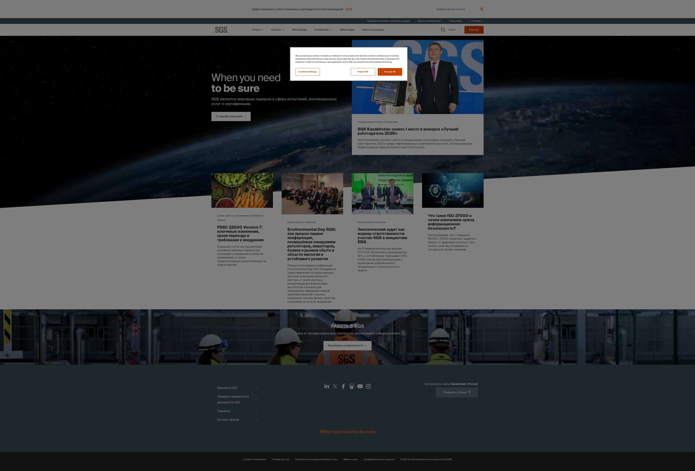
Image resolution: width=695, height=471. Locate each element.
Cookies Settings (307, 71)
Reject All (363, 71)
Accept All (390, 71)
